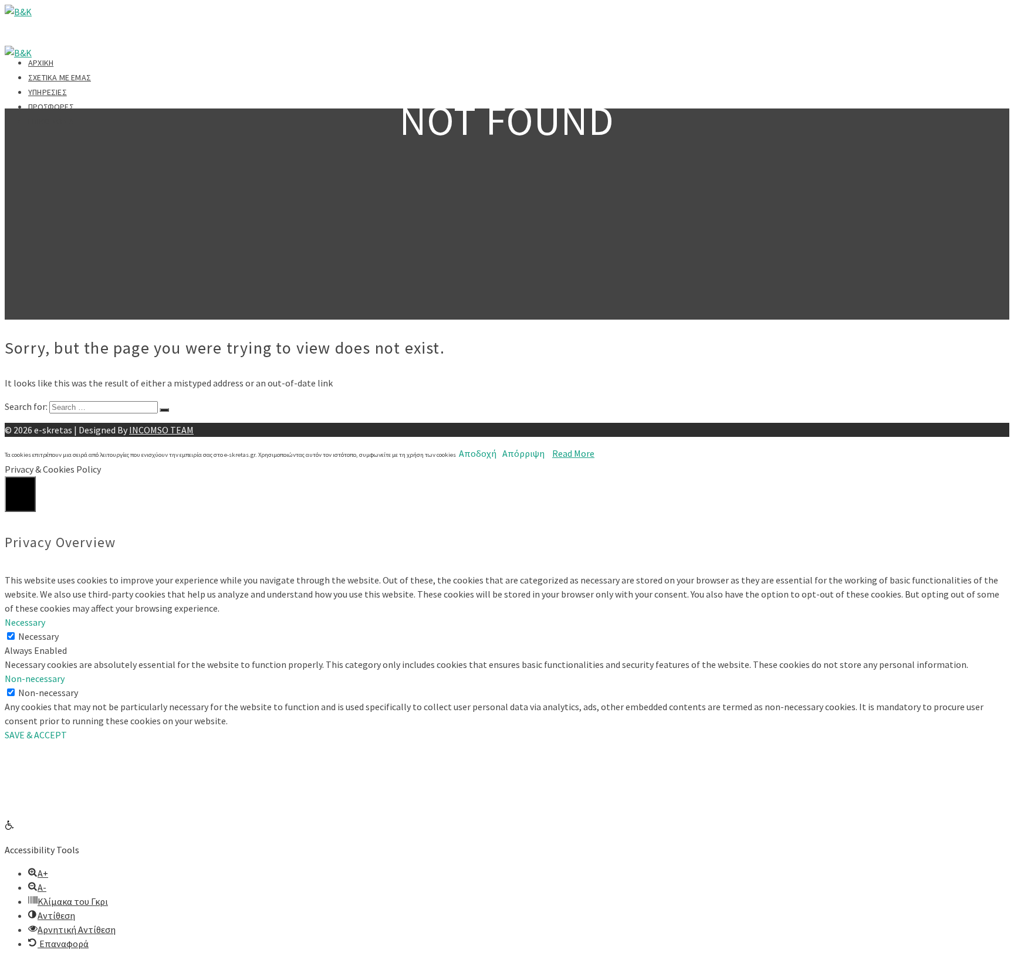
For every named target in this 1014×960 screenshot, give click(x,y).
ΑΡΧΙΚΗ (40, 62)
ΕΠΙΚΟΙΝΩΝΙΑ (51, 121)
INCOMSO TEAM (161, 430)
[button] (9, 826)
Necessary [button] (25, 622)
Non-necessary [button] (35, 678)
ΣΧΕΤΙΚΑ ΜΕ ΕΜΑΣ (59, 77)
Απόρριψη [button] (523, 453)
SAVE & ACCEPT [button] (36, 735)
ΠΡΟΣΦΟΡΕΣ (51, 106)
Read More (573, 453)
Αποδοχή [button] (477, 453)
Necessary (38, 636)
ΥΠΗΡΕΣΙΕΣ (47, 92)
